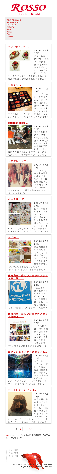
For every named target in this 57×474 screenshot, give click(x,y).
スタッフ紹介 (13, 450)
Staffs (9, 29)
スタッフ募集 (13, 453)
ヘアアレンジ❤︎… (18, 161)
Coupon (10, 36)
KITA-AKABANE (14, 20)
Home (7, 435)
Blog (8, 34)
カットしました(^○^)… (22, 390)
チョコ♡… (14, 85)
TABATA (10, 27)
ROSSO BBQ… (18, 123)
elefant (49, 467)
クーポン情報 (13, 456)
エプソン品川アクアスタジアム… (28, 352)
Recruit (9, 32)
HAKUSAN (11, 25)
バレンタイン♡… (18, 46)
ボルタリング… (17, 199)
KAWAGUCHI (13, 22)
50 (30, 429)
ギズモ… (13, 237)
